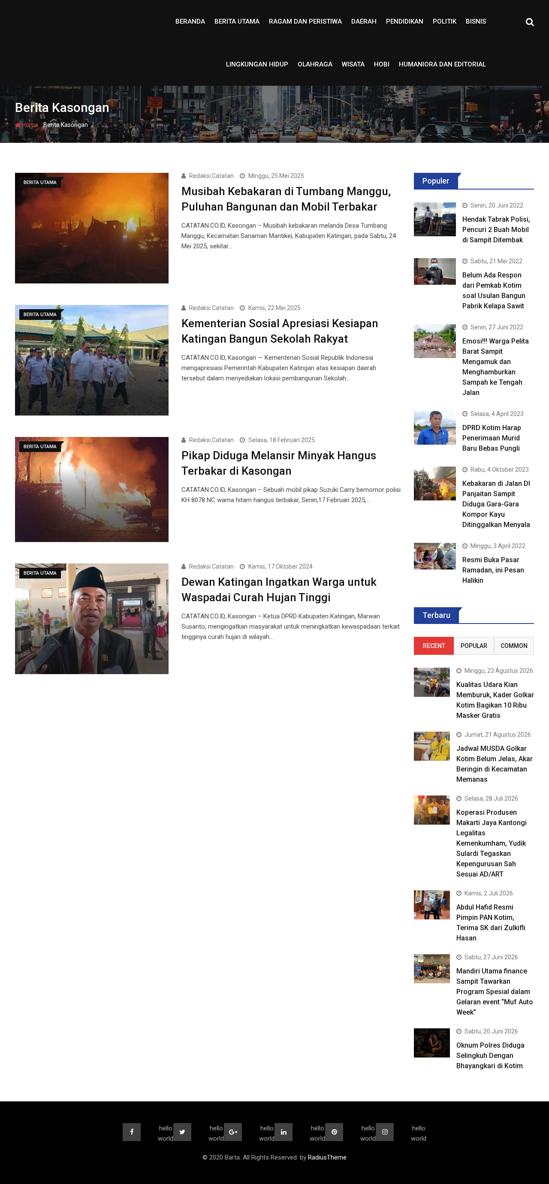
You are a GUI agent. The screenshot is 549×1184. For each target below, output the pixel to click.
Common (514, 645)
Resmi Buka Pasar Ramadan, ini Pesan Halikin (493, 570)
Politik (444, 21)
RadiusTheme (327, 1157)
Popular (474, 645)
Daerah (364, 21)
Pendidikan (404, 21)
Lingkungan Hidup (257, 64)
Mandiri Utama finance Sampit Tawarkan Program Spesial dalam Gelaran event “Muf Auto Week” (494, 991)
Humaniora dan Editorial (442, 64)
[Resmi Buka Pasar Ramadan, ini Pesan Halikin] (435, 556)
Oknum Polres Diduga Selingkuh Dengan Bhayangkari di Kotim (490, 1055)
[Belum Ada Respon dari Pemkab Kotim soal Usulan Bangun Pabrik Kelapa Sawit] (435, 271)
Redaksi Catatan (211, 175)
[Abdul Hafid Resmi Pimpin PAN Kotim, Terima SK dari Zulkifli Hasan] (432, 904)
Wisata (353, 64)
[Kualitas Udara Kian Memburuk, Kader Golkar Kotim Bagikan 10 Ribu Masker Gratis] (432, 682)
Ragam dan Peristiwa (305, 21)
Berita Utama (236, 21)
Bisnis (476, 21)
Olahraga (315, 64)
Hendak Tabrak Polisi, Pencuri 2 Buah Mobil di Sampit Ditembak (496, 229)
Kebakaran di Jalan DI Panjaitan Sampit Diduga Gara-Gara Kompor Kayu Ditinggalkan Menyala (496, 504)
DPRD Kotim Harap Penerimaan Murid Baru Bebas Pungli (491, 438)
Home (29, 124)
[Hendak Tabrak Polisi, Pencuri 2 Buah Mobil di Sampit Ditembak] (435, 219)
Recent (434, 645)
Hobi (381, 64)
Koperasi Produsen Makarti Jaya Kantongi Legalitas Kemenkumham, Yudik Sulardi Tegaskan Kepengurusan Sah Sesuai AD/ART (491, 843)
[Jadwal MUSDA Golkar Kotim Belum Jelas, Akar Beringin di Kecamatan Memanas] (432, 746)
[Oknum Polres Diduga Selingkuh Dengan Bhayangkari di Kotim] (432, 1042)
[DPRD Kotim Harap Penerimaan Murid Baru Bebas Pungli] (435, 427)
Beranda (190, 21)
